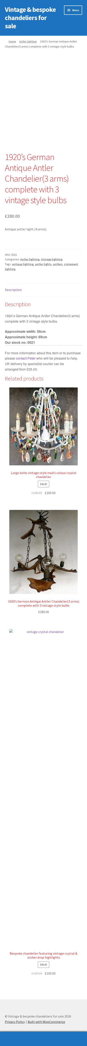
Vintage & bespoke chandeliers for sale (30, 17)
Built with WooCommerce (46, 1022)
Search (43, 1039)
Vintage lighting (52, 259)
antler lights (43, 264)
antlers (58, 264)
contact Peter (25, 358)
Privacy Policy (15, 1022)
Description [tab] (13, 290)
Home (12, 41)
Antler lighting (28, 41)
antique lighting (23, 264)
